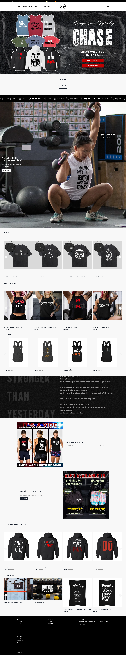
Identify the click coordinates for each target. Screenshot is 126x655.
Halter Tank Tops (20, 627)
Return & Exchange (51, 627)
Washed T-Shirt (19, 632)
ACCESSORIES (46, 7)
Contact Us (50, 621)
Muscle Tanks (19, 621)
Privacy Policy (50, 629)
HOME (18, 7)
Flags (18, 642)
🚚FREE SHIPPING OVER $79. (17, 1)
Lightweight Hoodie (20, 636)
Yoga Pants (19, 638)
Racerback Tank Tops (20, 625)
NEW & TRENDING (27, 7)
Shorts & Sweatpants (20, 640)
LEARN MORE (63, 90)
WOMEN (37, 7)
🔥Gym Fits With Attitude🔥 (51, 1)
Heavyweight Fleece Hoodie (21, 634)
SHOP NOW (24, 498)
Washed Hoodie (19, 629)
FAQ (48, 625)
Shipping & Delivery (51, 623)
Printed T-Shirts (19, 623)
